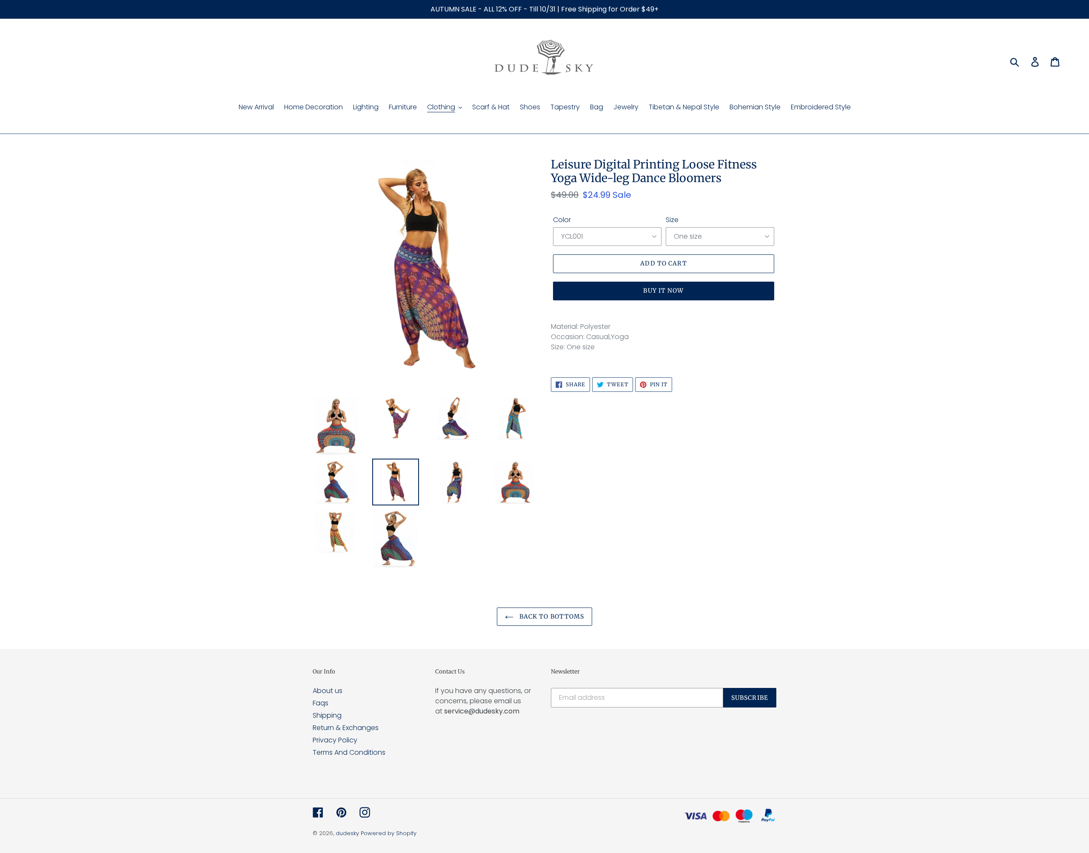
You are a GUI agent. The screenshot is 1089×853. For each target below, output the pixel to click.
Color (562, 220)
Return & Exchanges (346, 728)
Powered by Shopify (388, 833)
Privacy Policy (335, 740)
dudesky (347, 833)
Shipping (327, 715)
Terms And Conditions (349, 752)
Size (672, 220)
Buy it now (663, 290)
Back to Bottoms (551, 616)
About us (327, 691)
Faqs (320, 703)
